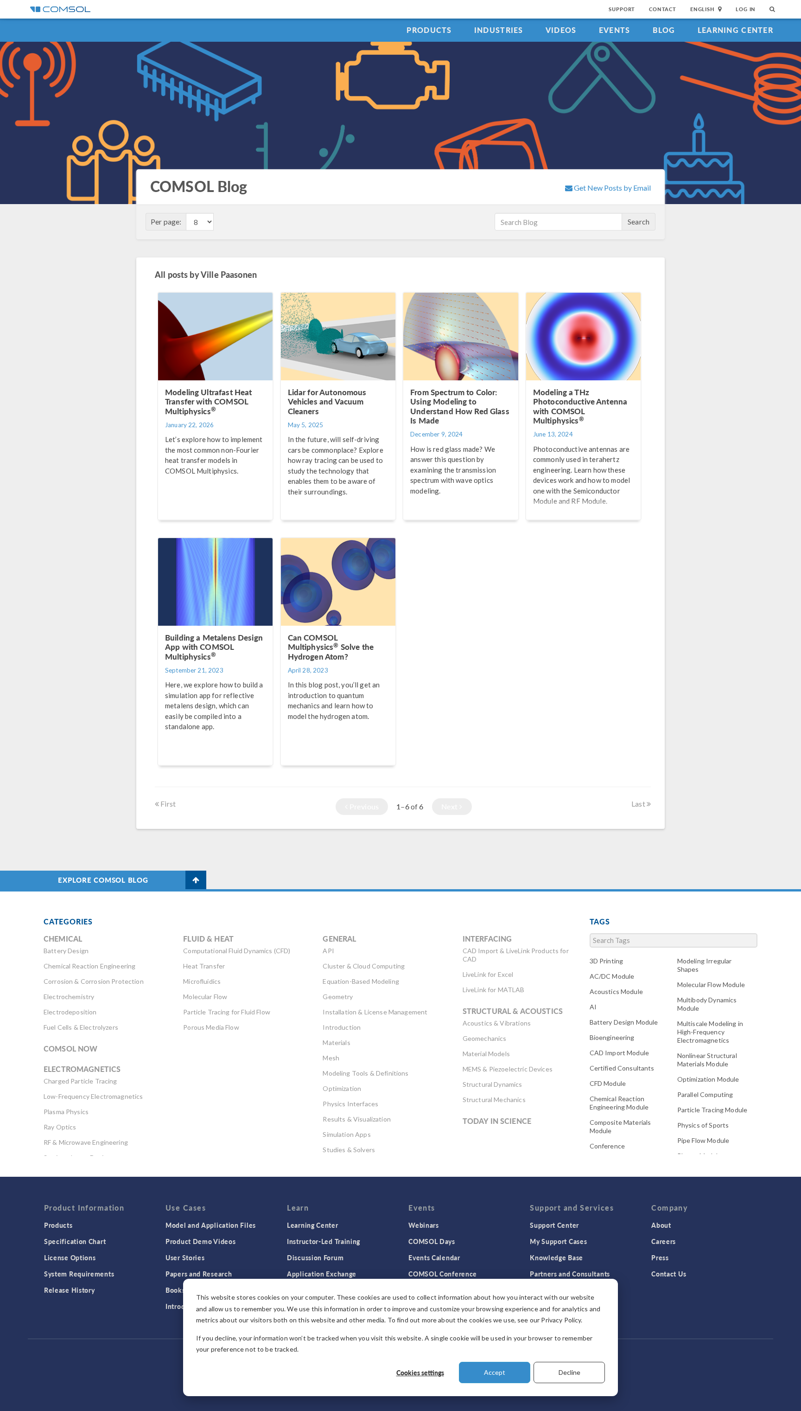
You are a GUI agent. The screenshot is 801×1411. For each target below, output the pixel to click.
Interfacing (487, 938)
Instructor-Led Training (323, 1241)
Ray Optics (60, 1127)
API (328, 951)
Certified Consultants (622, 1068)
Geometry (338, 997)
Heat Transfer (204, 966)
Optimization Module (708, 1079)
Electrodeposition (70, 1012)
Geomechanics (485, 1038)
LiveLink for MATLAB (494, 990)
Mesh (331, 1058)
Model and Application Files (210, 1225)
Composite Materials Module (620, 1126)
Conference (607, 1146)
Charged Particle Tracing (80, 1081)
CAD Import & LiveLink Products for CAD (516, 955)
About (661, 1225)
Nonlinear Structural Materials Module (707, 1060)
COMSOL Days (431, 1241)
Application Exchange (321, 1273)
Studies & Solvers (349, 1150)
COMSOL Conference (442, 1273)
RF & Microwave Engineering (86, 1142)
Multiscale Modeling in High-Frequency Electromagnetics (710, 1032)
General (339, 938)
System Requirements (79, 1273)
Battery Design (66, 951)
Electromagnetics (82, 1069)
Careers (663, 1241)
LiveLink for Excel (488, 974)
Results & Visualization (356, 1119)
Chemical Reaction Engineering (89, 966)
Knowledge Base (556, 1257)
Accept (494, 1372)
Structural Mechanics (494, 1099)
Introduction (342, 1027)
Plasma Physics (66, 1112)
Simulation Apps (346, 1134)
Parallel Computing (705, 1094)
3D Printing (606, 961)
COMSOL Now (71, 1048)
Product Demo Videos (200, 1241)
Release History (69, 1290)
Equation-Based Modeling (361, 981)
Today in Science (497, 1121)
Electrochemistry (69, 997)
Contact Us (668, 1273)
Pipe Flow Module (703, 1140)
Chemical (63, 938)
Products (429, 30)
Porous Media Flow (211, 1027)
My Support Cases (558, 1241)
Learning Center (735, 30)
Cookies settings (420, 1372)
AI (593, 1007)
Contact (662, 9)
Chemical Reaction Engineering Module (619, 1103)
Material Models (486, 1054)
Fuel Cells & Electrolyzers (81, 1027)
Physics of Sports (703, 1125)
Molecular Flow (205, 997)
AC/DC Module (612, 976)
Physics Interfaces (350, 1104)
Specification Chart (75, 1241)
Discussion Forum (315, 1257)
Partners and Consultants (570, 1273)
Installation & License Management (375, 1012)
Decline (569, 1372)
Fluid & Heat (208, 938)
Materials (336, 1042)
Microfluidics (202, 981)
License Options (70, 1257)
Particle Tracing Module (712, 1110)
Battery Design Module (624, 1022)
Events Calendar (434, 1257)
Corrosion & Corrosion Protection (94, 981)
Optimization (342, 1088)
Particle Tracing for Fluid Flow (226, 1012)
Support (622, 9)
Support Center (554, 1225)
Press (660, 1257)
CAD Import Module (619, 1053)
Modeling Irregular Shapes (704, 965)
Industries (498, 30)
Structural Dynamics (492, 1084)
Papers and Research (198, 1273)
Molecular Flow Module (711, 984)
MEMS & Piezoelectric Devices (508, 1069)
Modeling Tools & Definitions (365, 1073)
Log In (746, 9)
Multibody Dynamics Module (707, 1004)
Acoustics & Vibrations (497, 1023)
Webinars (423, 1225)
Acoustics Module (616, 991)
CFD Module (608, 1083)
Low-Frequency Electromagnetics (93, 1096)
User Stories (184, 1257)
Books (175, 1290)
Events (614, 30)
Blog (664, 30)
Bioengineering (612, 1037)
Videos (561, 30)
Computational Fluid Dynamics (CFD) (236, 951)
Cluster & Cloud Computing (364, 966)
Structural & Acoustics (513, 1011)
